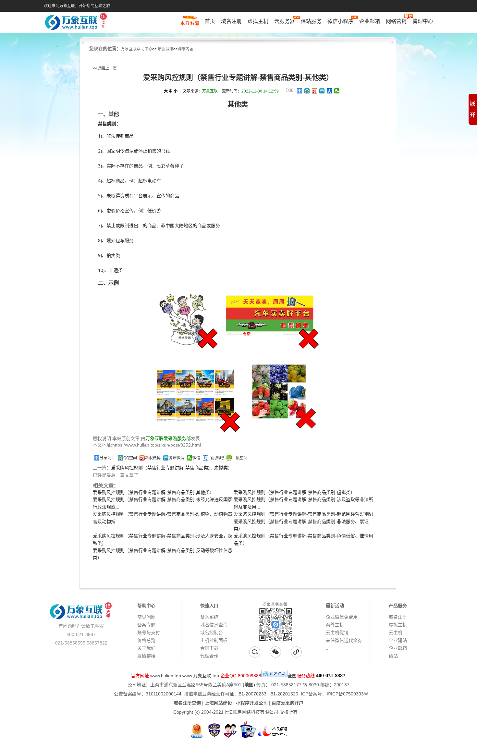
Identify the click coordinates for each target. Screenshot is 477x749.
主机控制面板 (213, 640)
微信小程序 (340, 21)
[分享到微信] (337, 90)
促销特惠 (189, 23)
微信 (196, 458)
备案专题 (146, 624)
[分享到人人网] (329, 90)
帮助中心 (146, 605)
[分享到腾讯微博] (322, 90)
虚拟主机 (258, 21)
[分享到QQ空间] (307, 90)
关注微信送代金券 (344, 640)
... (328, 648)
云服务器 (284, 21)
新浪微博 (153, 458)
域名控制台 (211, 632)
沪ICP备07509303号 (347, 693)
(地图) (249, 684)
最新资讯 (165, 49)
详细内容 (185, 49)
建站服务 (311, 21)
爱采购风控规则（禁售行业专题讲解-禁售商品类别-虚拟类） (171, 467)
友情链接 (146, 655)
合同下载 (209, 648)
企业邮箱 (369, 21)
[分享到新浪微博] (314, 90)
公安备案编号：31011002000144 (147, 693)
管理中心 (422, 21)
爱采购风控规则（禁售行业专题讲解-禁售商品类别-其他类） (153, 492)
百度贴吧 (216, 458)
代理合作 (209, 655)
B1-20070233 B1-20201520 (268, 693)
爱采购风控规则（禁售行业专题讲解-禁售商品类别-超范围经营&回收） (305, 514)
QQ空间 (130, 458)
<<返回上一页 (105, 68)
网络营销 (396, 21)
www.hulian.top (165, 675)
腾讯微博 (176, 458)
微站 (393, 655)
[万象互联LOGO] (77, 22)
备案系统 (209, 617)
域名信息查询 (213, 624)
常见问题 (146, 617)
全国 (292, 675)
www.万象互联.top (200, 675)
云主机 (395, 632)
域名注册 (231, 21)
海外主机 (335, 624)
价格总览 (146, 640)
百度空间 (240, 458)
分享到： (107, 458)
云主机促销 (337, 632)
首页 (210, 21)
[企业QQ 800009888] (274, 675)
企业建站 (398, 640)
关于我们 (146, 648)
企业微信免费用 (342, 617)
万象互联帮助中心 (136, 49)
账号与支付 (148, 632)
